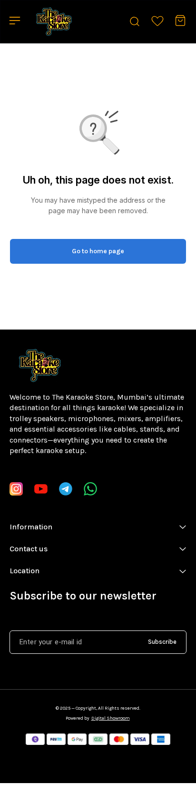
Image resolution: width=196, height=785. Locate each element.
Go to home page (98, 251)
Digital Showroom (110, 718)
